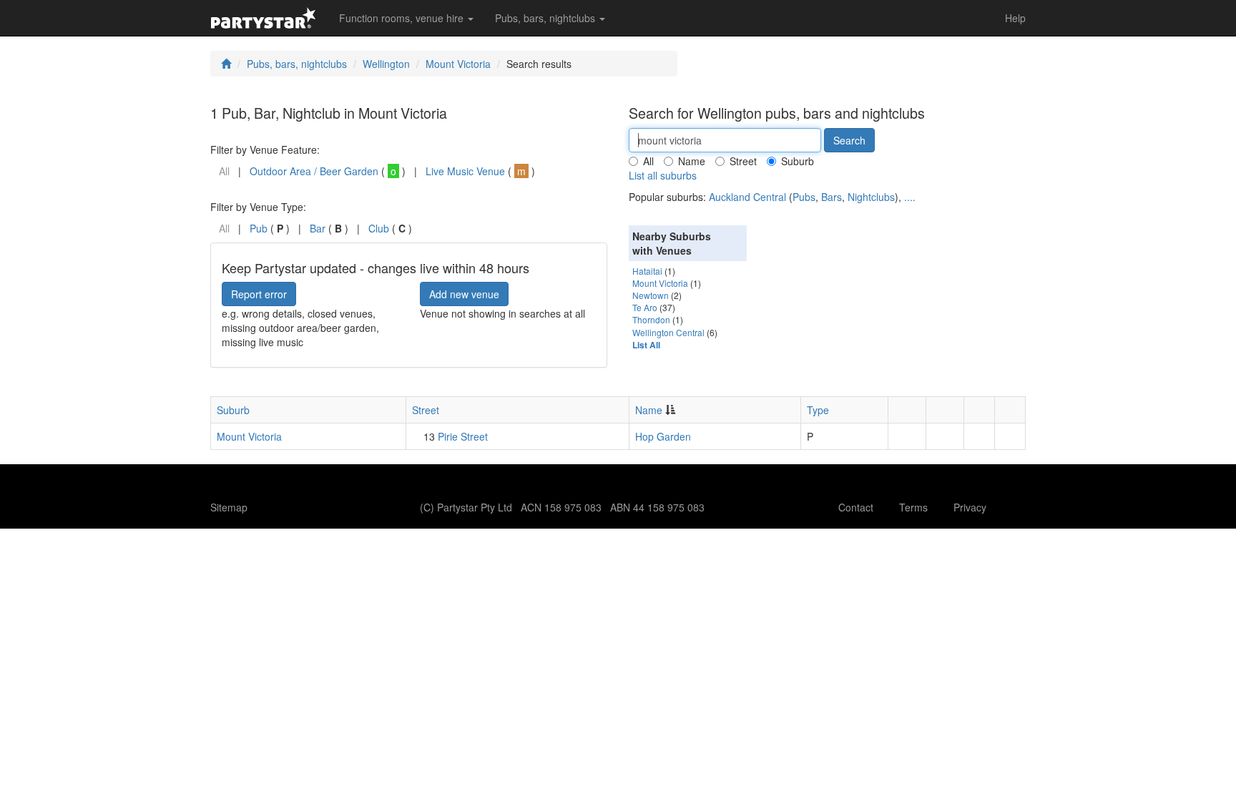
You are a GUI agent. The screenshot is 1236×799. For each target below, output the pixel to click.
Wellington (386, 64)
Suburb (797, 161)
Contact (855, 507)
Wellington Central (668, 332)
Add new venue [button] (464, 294)
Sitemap (228, 507)
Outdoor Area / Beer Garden (314, 171)
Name (691, 161)
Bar (317, 228)
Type (818, 410)
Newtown (650, 295)
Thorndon (651, 319)
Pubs (804, 197)
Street (743, 161)
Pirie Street (463, 436)
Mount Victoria (458, 64)
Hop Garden (663, 436)
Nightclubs (871, 197)
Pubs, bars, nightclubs (546, 18)
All (648, 161)
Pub (259, 228)
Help (1015, 18)
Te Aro (644, 307)
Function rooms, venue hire (402, 18)
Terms (913, 507)
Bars (831, 197)
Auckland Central (747, 197)
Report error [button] (259, 294)
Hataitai (647, 271)
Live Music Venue (465, 171)
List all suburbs (663, 175)
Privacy (969, 507)
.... (910, 197)
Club (378, 228)
